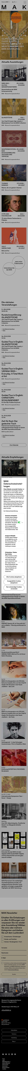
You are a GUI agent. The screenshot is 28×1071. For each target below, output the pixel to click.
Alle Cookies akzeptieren (14, 577)
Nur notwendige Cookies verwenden (14, 588)
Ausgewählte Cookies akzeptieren (14, 582)
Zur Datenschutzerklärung (11, 511)
